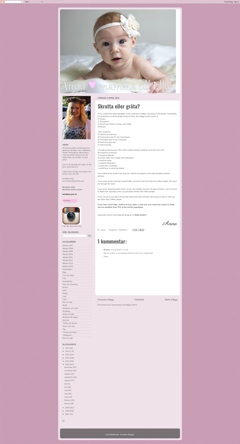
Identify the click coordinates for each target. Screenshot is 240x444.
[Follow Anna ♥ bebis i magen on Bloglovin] (69, 202)
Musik (64, 305)
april (66, 394)
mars (66, 397)
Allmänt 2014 (67, 266)
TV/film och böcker (69, 323)
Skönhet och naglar (70, 317)
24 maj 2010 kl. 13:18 (119, 250)
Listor (64, 299)
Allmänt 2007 (67, 245)
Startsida (139, 299)
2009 (67, 408)
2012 (67, 358)
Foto (64, 278)
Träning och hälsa (69, 332)
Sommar (65, 320)
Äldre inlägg (171, 299)
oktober (67, 374)
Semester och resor (70, 308)
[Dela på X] (138, 230)
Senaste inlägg (106, 299)
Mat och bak (67, 302)
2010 (67, 364)
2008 (67, 411)
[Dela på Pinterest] (143, 230)
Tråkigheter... (123, 230)
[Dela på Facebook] (141, 230)
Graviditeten (67, 281)
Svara (106, 256)
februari (67, 400)
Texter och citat (68, 326)
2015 (67, 348)
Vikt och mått (67, 338)
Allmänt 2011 (67, 257)
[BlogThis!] (136, 230)
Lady (64, 296)
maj (66, 390)
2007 (67, 414)
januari (67, 404)
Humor (65, 287)
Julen (64, 290)
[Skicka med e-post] (133, 230)
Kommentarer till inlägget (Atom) (124, 305)
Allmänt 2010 (67, 254)
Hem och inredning (70, 284)
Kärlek (65, 293)
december (68, 367)
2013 (67, 355)
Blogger (131, 435)
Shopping (66, 311)
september (69, 377)
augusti (67, 380)
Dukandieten (67, 269)
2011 (67, 361)
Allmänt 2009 (67, 251)
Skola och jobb (68, 314)
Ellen (64, 272)
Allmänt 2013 (67, 263)
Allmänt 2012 (67, 260)
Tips (64, 329)
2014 (67, 351)
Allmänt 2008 (67, 248)
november (68, 371)
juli (65, 384)
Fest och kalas (68, 275)
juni (66, 387)
